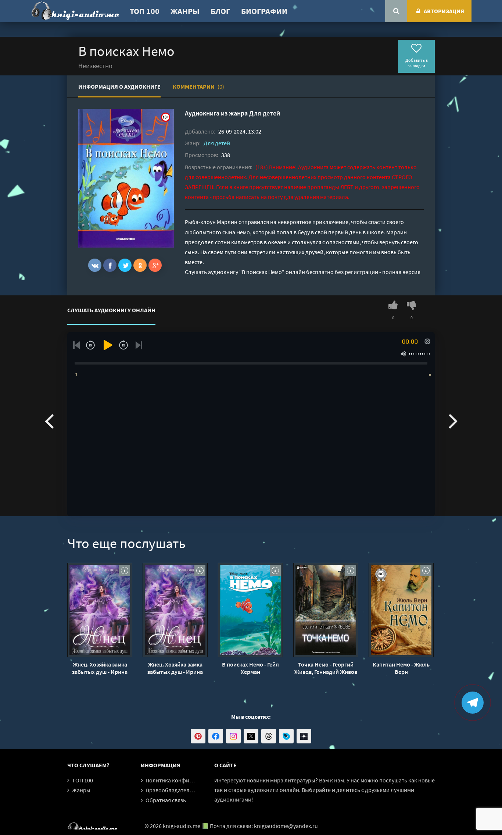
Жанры (185, 11)
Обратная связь (166, 800)
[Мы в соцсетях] (198, 736)
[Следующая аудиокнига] (453, 420)
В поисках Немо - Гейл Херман (250, 668)
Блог (220, 11)
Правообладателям (171, 790)
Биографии (264, 11)
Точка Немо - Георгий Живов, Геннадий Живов (325, 668)
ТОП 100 (144, 11)
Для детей (264, 113)
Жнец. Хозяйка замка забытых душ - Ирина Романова (100, 668)
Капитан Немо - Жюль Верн (401, 668)
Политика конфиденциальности (188, 780)
